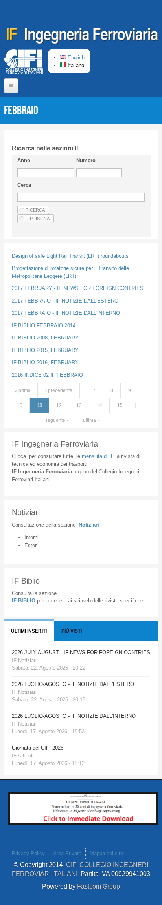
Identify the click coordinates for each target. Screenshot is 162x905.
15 (120, 405)
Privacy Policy (28, 853)
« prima (23, 390)
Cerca (24, 185)
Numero (86, 160)
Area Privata (67, 853)
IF (98, 456)
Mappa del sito (106, 853)
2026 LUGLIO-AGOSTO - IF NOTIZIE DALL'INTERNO (74, 716)
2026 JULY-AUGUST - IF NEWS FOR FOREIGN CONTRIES (81, 652)
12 (59, 405)
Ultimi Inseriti (29, 631)
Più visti (71, 631)
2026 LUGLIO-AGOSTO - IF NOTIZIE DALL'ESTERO (73, 684)
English (75, 57)
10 (19, 405)
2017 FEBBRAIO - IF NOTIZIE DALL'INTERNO (66, 313)
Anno (23, 160)
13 (79, 405)
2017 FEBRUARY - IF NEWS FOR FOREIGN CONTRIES (78, 288)
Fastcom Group (98, 886)
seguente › (56, 420)
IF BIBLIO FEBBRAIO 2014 (43, 325)
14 (99, 405)
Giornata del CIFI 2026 (37, 748)
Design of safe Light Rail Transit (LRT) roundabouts (70, 256)
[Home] (82, 37)
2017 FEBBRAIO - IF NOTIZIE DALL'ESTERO (65, 301)
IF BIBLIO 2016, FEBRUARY (45, 362)
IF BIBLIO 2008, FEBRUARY (45, 338)
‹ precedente (58, 390)
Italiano (75, 65)
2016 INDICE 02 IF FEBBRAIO (47, 375)
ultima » (91, 420)
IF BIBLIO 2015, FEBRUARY (45, 350)
